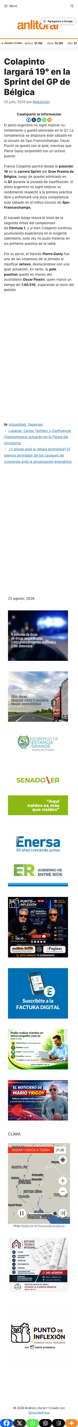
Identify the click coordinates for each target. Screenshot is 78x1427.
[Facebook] (28, 120)
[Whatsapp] (44, 120)
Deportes (35, 425)
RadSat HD (28, 1225)
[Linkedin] (39, 120)
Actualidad (17, 425)
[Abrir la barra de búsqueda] (72, 6)
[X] (34, 120)
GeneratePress (39, 1412)
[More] (49, 120)
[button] (63, 1181)
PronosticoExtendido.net (51, 1225)
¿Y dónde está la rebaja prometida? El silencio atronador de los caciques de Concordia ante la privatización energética (38, 455)
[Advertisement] (39, 356)
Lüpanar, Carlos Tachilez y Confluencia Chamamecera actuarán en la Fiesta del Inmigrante (37, 437)
